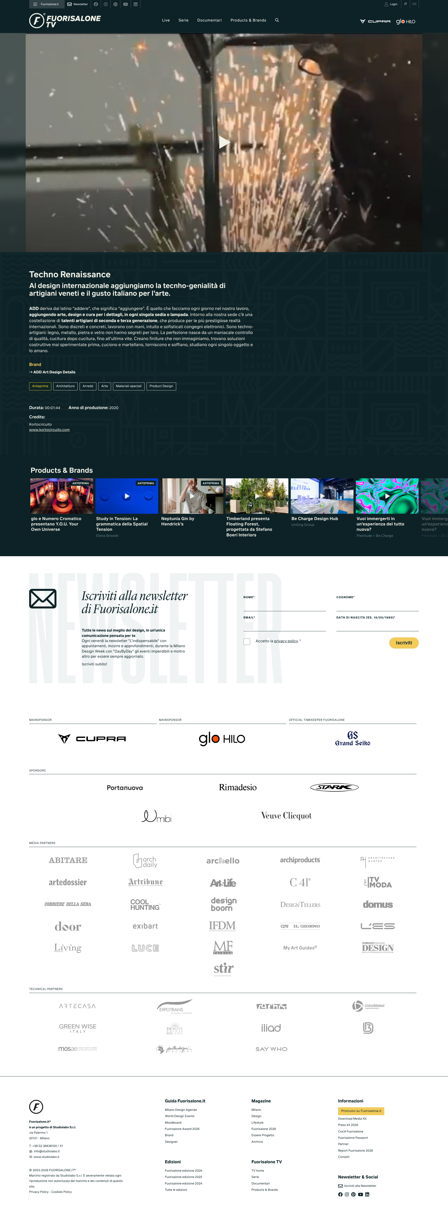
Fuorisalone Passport (353, 1137)
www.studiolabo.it (46, 1157)
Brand (169, 1135)
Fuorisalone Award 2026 (182, 1129)
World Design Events (180, 1116)
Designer (171, 1141)
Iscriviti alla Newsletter (359, 1186)
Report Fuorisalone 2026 (355, 1150)
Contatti (344, 1157)
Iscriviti (404, 643)
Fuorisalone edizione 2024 (183, 1183)
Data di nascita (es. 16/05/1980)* (366, 617)
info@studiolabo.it (47, 1151)
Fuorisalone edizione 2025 (183, 1177)
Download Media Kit (352, 1118)
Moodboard (173, 1122)
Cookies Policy (61, 1192)
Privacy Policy (39, 1192)
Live (166, 20)
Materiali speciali (129, 386)
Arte (104, 386)
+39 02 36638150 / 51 (47, 1146)
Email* (249, 617)
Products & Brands (248, 20)
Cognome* (345, 597)
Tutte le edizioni (176, 1189)
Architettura (65, 386)
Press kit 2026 (348, 1125)
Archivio (257, 1141)
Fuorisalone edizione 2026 (183, 1170)
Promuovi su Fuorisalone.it (361, 1111)
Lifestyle (257, 1122)
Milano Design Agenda (181, 1109)
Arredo (88, 386)
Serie (183, 20)
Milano (256, 1109)
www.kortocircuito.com (49, 430)
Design (256, 1116)
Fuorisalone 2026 (264, 1129)
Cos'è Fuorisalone (350, 1131)
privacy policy (286, 641)
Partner (343, 1144)
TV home (258, 1170)
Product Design (161, 386)
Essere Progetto (263, 1135)
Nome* (249, 597)
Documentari (209, 20)
